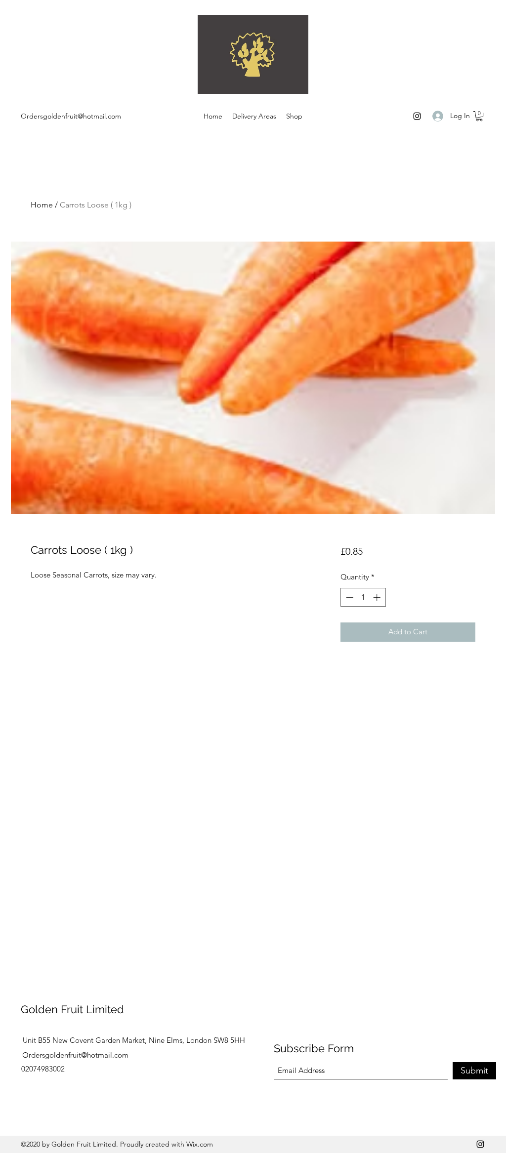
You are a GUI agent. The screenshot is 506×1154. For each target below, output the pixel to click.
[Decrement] (348, 597)
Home (42, 204)
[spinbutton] (363, 597)
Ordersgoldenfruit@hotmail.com (71, 116)
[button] (479, 116)
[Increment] (377, 597)
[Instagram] (417, 116)
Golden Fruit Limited (72, 1009)
